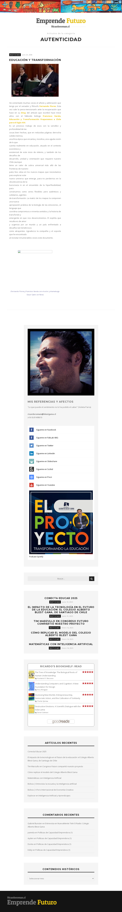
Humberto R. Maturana (45, 678)
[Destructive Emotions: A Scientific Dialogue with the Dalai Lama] (31, 712)
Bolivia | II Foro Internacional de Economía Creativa (50, 789)
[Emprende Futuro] (61, 22)
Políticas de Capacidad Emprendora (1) (55, 832)
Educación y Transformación (35, 60)
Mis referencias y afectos (50, 401)
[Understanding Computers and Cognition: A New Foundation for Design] (31, 690)
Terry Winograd (42, 690)
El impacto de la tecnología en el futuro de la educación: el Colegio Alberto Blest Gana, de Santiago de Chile (61, 610)
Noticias (15, 55)
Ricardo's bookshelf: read (61, 666)
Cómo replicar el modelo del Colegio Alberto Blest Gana (61, 634)
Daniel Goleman (42, 712)
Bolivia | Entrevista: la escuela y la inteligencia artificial (52, 783)
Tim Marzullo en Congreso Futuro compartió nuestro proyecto (61, 622)
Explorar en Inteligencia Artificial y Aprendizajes (49, 795)
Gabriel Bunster (35, 823)
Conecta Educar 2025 (61, 598)
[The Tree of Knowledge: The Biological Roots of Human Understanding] (31, 678)
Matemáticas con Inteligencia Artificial (61, 644)
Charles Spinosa (42, 701)
